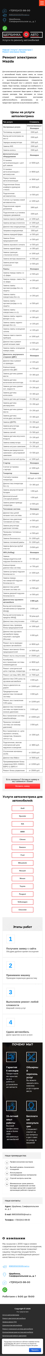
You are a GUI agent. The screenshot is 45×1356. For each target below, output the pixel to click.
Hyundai (22, 816)
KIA (22, 824)
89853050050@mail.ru (19, 14)
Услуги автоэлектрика (10, 1315)
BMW (22, 832)
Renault (22, 871)
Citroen (23, 839)
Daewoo (22, 847)
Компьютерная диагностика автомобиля (17, 1332)
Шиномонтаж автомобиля (12, 1325)
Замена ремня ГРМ (9, 1322)
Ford (22, 855)
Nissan (22, 878)
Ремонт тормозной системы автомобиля (17, 1329)
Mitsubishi (22, 863)
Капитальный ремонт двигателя (14, 1336)
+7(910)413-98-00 (19, 10)
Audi (22, 808)
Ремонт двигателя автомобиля (14, 1318)
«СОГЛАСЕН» (9, 1343)
